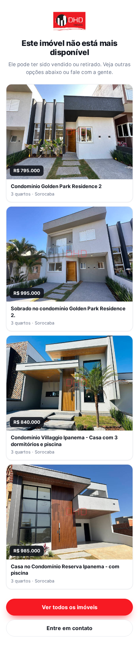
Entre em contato (69, 628)
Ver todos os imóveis (70, 607)
